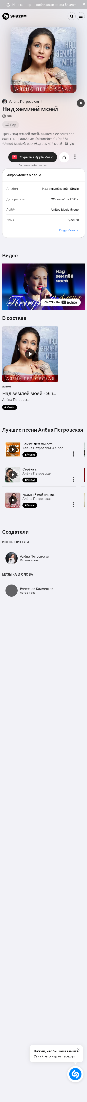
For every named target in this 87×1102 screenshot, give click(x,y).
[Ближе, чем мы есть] (13, 449)
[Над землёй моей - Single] (30, 368)
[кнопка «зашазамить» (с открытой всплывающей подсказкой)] (75, 1074)
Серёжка (29, 469)
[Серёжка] (13, 475)
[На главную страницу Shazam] (14, 16)
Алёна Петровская (37, 473)
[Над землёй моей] (81, 103)
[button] (84, 4)
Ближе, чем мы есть (37, 444)
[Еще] (73, 454)
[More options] (75, 157)
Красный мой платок (38, 495)
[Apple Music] (9, 407)
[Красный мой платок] (13, 500)
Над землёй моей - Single (54, 144)
